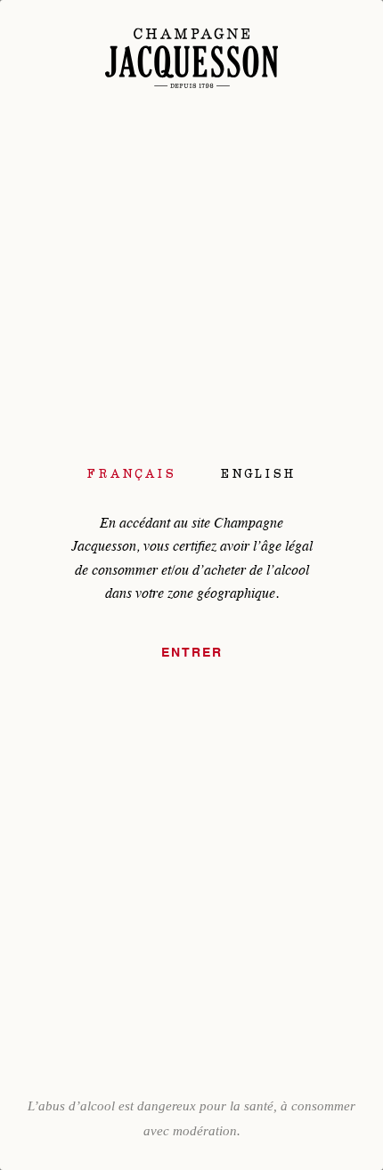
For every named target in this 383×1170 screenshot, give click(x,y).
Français (131, 473)
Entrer (192, 653)
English (258, 473)
